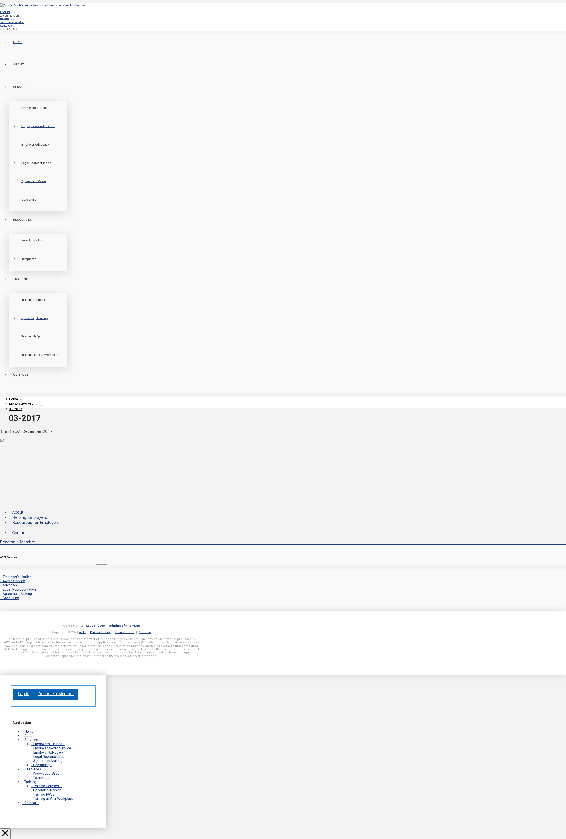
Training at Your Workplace (53, 799)
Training (30, 782)
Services (31, 740)
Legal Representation (19, 589)
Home (29, 731)
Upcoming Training (47, 790)
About (17, 512)
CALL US (8, 27)
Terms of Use (124, 632)
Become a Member (17, 541)
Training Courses (46, 786)
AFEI (82, 632)
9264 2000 (24, 698)
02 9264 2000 (95, 625)
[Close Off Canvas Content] (5, 833)
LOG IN (10, 13)
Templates (41, 778)
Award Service (14, 581)
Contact (19, 532)
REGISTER (12, 20)
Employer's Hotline (17, 577)
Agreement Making (17, 594)
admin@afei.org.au (124, 625)
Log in (23, 693)
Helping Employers (29, 517)
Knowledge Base (46, 773)
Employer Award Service (52, 748)
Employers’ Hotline (47, 744)
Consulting (11, 598)
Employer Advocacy (48, 752)
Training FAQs (43, 794)
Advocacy (10, 585)
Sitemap (145, 632)
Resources (32, 769)
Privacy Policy (100, 632)
